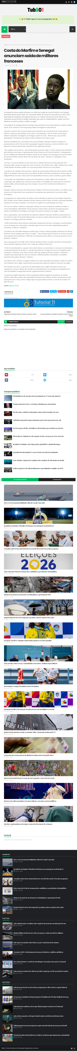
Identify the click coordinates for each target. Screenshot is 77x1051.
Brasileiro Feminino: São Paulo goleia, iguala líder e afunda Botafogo (36, 444)
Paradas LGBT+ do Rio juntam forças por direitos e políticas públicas (38, 952)
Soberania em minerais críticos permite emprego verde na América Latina (41, 971)
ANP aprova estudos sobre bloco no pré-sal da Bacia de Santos (36, 943)
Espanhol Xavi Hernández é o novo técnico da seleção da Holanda (35, 452)
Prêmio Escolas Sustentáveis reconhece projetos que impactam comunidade (42, 1035)
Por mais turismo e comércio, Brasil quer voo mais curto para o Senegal (40, 962)
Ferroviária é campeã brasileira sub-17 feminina (21, 686)
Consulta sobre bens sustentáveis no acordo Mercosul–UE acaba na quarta (31, 549)
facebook (69, 322)
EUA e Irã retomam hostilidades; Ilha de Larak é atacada (24, 503)
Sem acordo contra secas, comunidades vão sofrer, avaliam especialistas (30, 663)
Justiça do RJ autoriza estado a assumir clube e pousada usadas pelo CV (30, 732)
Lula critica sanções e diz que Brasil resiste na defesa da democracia (38, 1016)
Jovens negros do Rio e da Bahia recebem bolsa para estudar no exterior (38, 428)
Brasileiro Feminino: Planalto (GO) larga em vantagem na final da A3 (29, 526)
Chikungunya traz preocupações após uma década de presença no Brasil (40, 1025)
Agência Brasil (14, 286)
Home (6, 45)
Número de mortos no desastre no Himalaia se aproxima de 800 (27, 595)
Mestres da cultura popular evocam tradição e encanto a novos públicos (30, 801)
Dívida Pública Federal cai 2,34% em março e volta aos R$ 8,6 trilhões (38, 933)
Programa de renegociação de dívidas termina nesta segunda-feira (28, 755)
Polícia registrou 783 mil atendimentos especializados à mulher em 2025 (38, 468)
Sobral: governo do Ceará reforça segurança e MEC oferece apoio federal (40, 987)
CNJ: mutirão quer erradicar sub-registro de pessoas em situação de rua (40, 923)
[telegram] (74, 2)
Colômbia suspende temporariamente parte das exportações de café (37, 420)
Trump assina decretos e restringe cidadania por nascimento (34, 404)
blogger (61, 322)
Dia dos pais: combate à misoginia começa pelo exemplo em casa (36, 412)
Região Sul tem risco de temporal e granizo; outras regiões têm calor (29, 618)
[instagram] (72, 2)
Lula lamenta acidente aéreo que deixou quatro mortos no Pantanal (38, 1006)
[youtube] (66, 2)
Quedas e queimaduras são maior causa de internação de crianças (28, 824)
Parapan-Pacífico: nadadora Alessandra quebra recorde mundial (27, 641)
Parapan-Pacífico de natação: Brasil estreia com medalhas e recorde (29, 709)
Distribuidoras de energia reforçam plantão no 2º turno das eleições (37, 396)
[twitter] (69, 2)
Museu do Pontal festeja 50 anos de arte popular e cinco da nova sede (29, 778)
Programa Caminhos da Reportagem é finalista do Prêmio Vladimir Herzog (41, 997)
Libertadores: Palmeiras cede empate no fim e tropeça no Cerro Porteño (38, 436)
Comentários (57, 479)
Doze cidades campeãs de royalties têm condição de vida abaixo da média (38, 460)
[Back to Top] (74, 1048)
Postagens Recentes (20, 479)
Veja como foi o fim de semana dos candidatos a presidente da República (30, 572)
